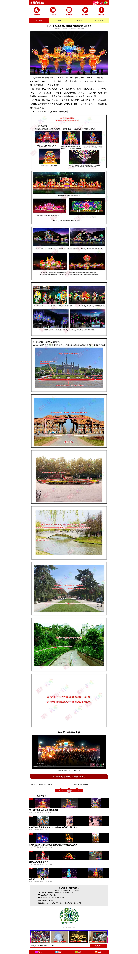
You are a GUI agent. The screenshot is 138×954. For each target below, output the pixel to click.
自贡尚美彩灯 (38, 2)
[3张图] (69, 877)
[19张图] (69, 825)
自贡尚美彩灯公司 (40, 78)
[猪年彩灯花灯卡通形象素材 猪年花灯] (60, 792)
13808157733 (46, 898)
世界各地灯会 (99, 20)
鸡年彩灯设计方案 (37, 879)
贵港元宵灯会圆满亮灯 (38, 862)
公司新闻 (79, 20)
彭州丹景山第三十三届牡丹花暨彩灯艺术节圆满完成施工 (53, 845)
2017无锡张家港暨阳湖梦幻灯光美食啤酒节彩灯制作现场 (53, 827)
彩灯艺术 (42, 108)
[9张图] (69, 808)
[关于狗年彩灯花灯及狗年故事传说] (77, 792)
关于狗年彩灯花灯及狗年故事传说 (43, 810)
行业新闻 (59, 20)
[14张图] (69, 842)
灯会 (53, 81)
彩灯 (38, 89)
